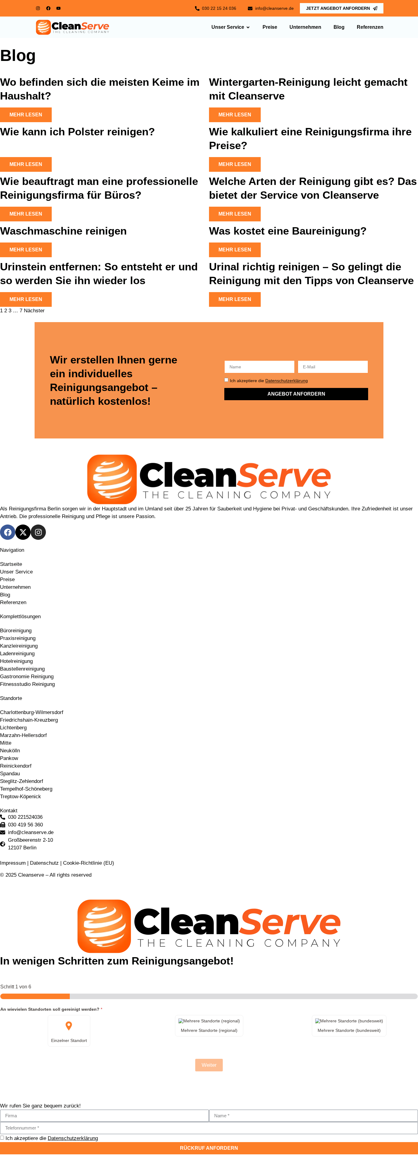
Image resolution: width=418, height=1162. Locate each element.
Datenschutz (44, 863)
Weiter (209, 1065)
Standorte (11, 698)
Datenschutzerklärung (286, 380)
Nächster (34, 311)
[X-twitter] (23, 532)
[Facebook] (48, 8)
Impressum (13, 863)
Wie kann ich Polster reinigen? (77, 131)
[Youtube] (58, 8)
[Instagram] (38, 8)
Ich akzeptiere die (269, 380)
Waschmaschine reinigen (63, 231)
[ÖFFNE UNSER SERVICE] (248, 27)
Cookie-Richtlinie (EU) (88, 863)
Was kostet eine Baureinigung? (288, 231)
